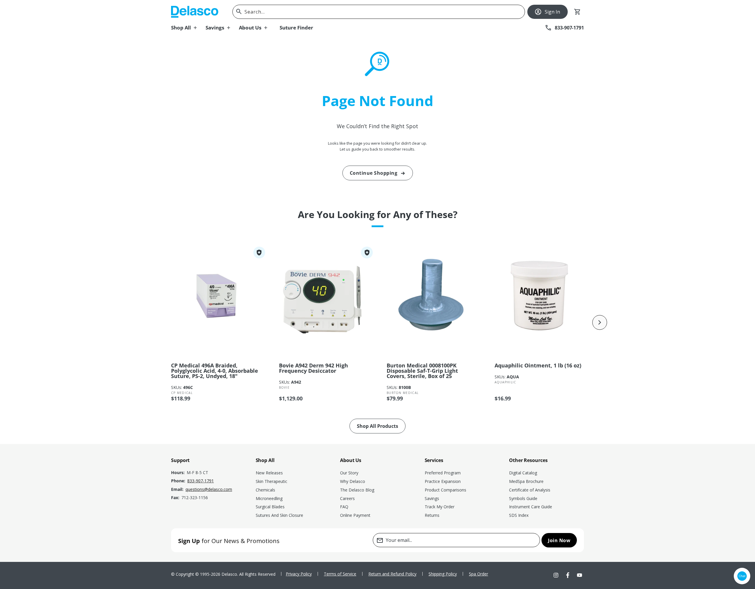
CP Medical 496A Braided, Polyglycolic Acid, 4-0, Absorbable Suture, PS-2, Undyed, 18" (214, 371)
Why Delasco (352, 481)
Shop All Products (377, 426)
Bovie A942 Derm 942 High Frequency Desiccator (313, 368)
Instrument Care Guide (530, 506)
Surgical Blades (270, 506)
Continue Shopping (374, 173)
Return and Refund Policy (392, 574)
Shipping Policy (443, 574)
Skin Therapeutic (271, 481)
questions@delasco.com (209, 489)
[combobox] (378, 12)
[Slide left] (155, 322)
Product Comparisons (445, 490)
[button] (188, 28)
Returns (432, 515)
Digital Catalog (523, 473)
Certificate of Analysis (529, 490)
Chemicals (265, 490)
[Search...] (238, 11)
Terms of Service (340, 574)
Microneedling (269, 498)
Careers (347, 498)
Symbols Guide (523, 498)
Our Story (349, 473)
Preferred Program (443, 473)
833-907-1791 (200, 481)
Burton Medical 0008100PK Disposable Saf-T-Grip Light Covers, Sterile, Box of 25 (422, 371)
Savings (432, 498)
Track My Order (439, 506)
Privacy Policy (299, 574)
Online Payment (355, 515)
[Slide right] (599, 322)
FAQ (344, 506)
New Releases (269, 473)
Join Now (559, 540)
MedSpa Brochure (526, 481)
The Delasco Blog (357, 490)
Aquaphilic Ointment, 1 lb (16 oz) (538, 365)
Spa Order (478, 574)
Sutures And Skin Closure (279, 515)
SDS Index (518, 515)
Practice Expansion (443, 481)
